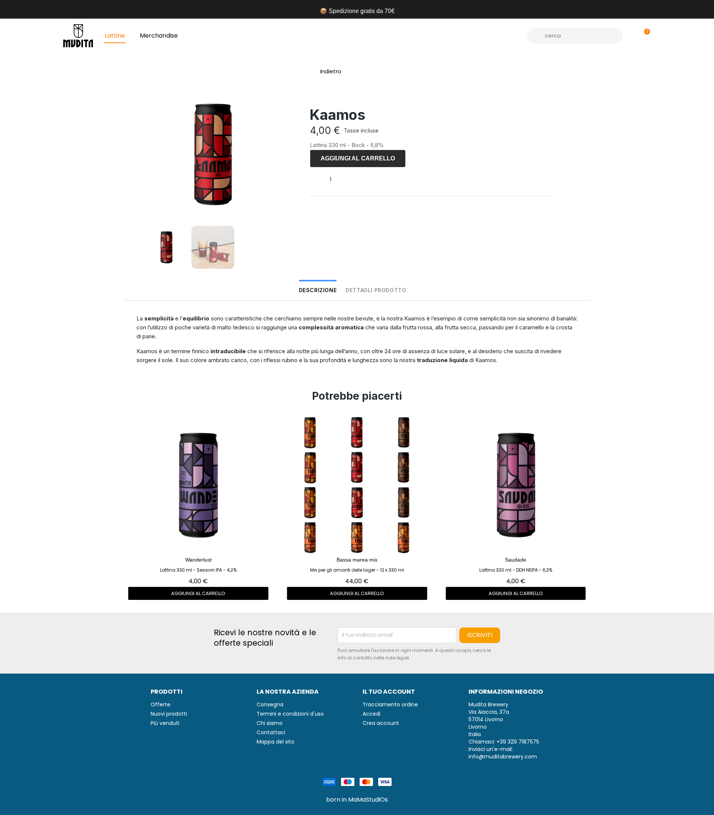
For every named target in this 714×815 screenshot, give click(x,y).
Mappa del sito (276, 741)
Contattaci (271, 732)
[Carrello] (644, 35)
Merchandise (159, 35)
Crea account (381, 723)
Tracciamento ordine (390, 704)
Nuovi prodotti (169, 713)
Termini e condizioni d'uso (290, 713)
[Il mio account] (631, 36)
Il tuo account (389, 691)
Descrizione (318, 290)
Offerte (160, 704)
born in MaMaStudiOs (357, 799)
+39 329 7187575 (517, 741)
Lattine (115, 35)
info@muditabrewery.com (503, 756)
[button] (327, 71)
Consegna (270, 704)
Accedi (371, 713)
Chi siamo (270, 723)
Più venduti (165, 723)
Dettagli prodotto (375, 290)
